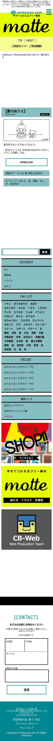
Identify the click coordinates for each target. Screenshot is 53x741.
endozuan (7, 54)
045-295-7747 (28, 713)
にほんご (8, 316)
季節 (30, 173)
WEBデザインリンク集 (15, 411)
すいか (20, 173)
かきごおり (10, 308)
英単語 (7, 349)
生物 (28, 345)
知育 (36, 345)
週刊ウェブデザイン (14, 405)
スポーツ (20, 328)
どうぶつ (39, 312)
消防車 (20, 345)
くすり (31, 308)
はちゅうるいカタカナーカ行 (19, 372)
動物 (6, 332)
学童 (41, 332)
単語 (14, 332)
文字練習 (8, 341)
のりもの (30, 316)
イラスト (8, 280)
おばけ (33, 303)
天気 (26, 332)
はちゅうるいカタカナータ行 (19, 383)
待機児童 (39, 337)
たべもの (18, 312)
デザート (32, 328)
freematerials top (22, 54)
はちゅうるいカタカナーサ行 (19, 378)
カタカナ (28, 324)
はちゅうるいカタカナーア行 (18, 366)
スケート (8, 328)
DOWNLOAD (26, 162)
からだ (21, 308)
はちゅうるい (11, 320)
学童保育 (8, 337)
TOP (20, 40)
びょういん (38, 320)
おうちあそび (20, 303)
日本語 (19, 341)
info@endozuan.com (29, 715)
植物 (6, 345)
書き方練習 (36, 341)
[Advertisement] (26, 85)
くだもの (42, 308)
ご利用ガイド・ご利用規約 (26, 46)
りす (18, 324)
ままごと (8, 324)
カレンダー (41, 324)
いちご (7, 303)
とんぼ (29, 312)
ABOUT (30, 40)
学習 (18, 337)
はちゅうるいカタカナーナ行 (19, 389)
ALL (6, 269)
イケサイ (8, 416)
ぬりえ (36, 54)
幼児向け (38, 173)
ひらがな (25, 320)
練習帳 (7, 275)
